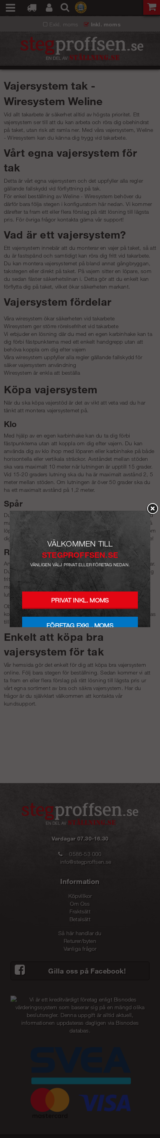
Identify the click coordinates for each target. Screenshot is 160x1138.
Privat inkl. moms (80, 600)
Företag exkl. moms (80, 625)
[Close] (152, 509)
